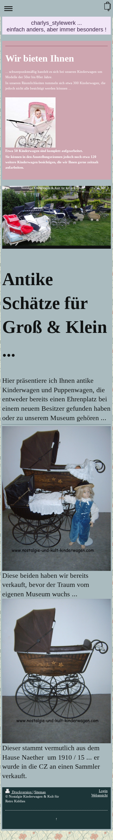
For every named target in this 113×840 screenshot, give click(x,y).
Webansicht (99, 795)
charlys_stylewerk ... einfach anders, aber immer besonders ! (56, 26)
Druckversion (22, 792)
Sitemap (40, 792)
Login (103, 791)
